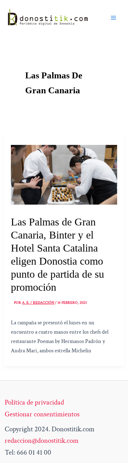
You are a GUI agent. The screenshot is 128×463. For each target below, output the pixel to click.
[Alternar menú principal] (113, 17)
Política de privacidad (34, 402)
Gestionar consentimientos (42, 414)
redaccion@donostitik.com (42, 440)
